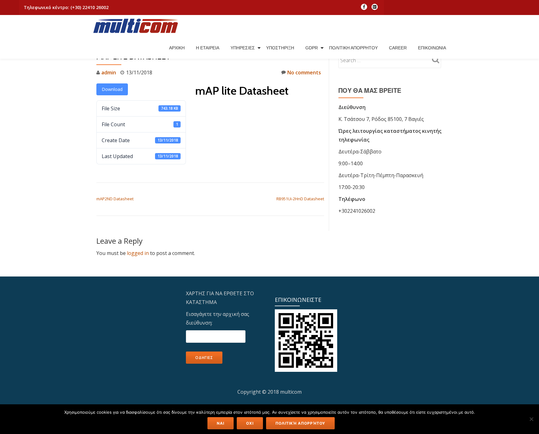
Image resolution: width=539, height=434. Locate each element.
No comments (304, 72)
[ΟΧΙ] (531, 419)
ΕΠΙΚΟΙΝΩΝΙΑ (432, 47)
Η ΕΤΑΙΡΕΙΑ (207, 47)
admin (108, 72)
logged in (138, 253)
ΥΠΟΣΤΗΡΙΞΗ (280, 47)
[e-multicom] (137, 26)
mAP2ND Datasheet (115, 199)
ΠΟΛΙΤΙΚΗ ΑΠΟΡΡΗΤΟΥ (353, 47)
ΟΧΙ (250, 423)
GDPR (311, 47)
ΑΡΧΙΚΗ (177, 47)
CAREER (398, 47)
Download (112, 89)
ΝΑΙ (220, 423)
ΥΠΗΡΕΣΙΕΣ (243, 47)
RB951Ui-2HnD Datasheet (300, 199)
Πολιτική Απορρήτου (300, 423)
